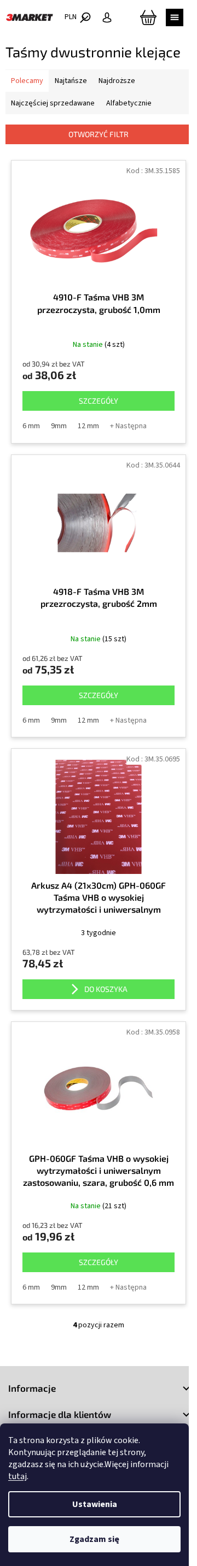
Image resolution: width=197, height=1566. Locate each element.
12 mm (88, 426)
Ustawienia (94, 1504)
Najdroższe (117, 80)
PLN (71, 16)
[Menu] (175, 17)
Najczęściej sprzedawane (53, 103)
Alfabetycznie (129, 103)
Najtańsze (71, 80)
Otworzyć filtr (98, 134)
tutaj (17, 1476)
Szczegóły (98, 400)
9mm (59, 426)
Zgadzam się (94, 1539)
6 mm (31, 426)
